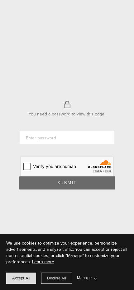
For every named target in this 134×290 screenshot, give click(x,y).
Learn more (43, 261)
